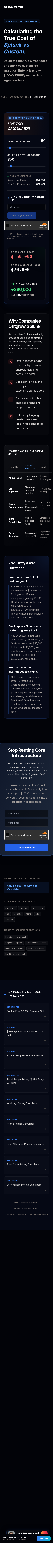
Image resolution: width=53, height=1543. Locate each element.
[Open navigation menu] (45, 7)
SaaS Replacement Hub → (26, 1208)
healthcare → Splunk (14, 948)
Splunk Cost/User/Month (25, 155)
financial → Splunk (36, 948)
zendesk (9, 919)
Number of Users (19, 141)
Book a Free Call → (39, 1214)
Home (2, 97)
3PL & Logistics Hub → (15, 1214)
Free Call (43, 1538)
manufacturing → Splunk (15, 937)
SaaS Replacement (17, 97)
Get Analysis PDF (20, 215)
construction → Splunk (37, 943)
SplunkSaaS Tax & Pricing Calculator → (22, 887)
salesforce (10, 908)
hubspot (24, 908)
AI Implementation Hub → (26, 1202)
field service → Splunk (15, 954)
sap (7, 914)
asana (28, 914)
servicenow (38, 908)
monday (17, 914)
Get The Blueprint (26, 847)
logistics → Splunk (13, 943)
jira (37, 914)
